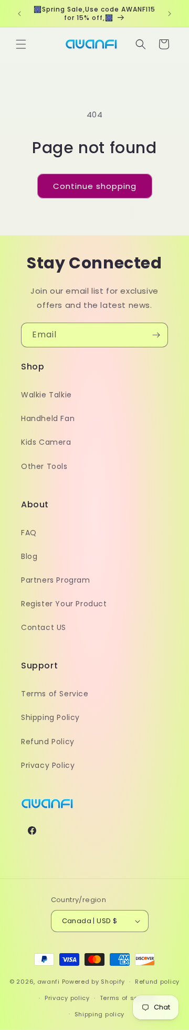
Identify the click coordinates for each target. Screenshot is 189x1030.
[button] (21, 44)
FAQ (29, 532)
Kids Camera (46, 442)
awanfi (48, 981)
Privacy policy (67, 998)
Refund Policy (48, 741)
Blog (29, 556)
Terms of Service (55, 693)
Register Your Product (64, 603)
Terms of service (127, 998)
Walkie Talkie (46, 394)
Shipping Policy (50, 717)
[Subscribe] (155, 335)
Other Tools (44, 466)
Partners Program (55, 580)
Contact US (43, 627)
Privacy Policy (48, 765)
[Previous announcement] (19, 13)
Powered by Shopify (93, 981)
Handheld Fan (48, 418)
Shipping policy (100, 1014)
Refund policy (157, 981)
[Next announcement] (169, 13)
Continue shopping (94, 186)
